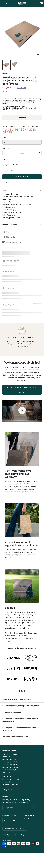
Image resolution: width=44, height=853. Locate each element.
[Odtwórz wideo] (22, 410)
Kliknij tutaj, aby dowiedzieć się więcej (22, 390)
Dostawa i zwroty (12, 232)
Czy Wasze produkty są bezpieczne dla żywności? (21, 706)
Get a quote (22, 177)
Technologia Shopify (19, 835)
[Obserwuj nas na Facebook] (4, 820)
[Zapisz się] (33, 807)
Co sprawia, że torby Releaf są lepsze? (16, 699)
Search (26, 819)
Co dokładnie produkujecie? (12, 712)
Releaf (5, 73)
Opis (4, 190)
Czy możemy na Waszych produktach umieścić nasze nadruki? (20, 720)
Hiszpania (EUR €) (9, 829)
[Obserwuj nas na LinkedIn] (14, 820)
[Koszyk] (40, 3)
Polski (22, 829)
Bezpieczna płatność (13, 242)
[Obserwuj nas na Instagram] (9, 820)
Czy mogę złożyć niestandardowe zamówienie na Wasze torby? (20, 729)
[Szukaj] (7, 3)
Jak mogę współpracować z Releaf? (15, 737)
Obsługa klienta (11, 237)
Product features (9, 224)
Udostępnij (6, 182)
